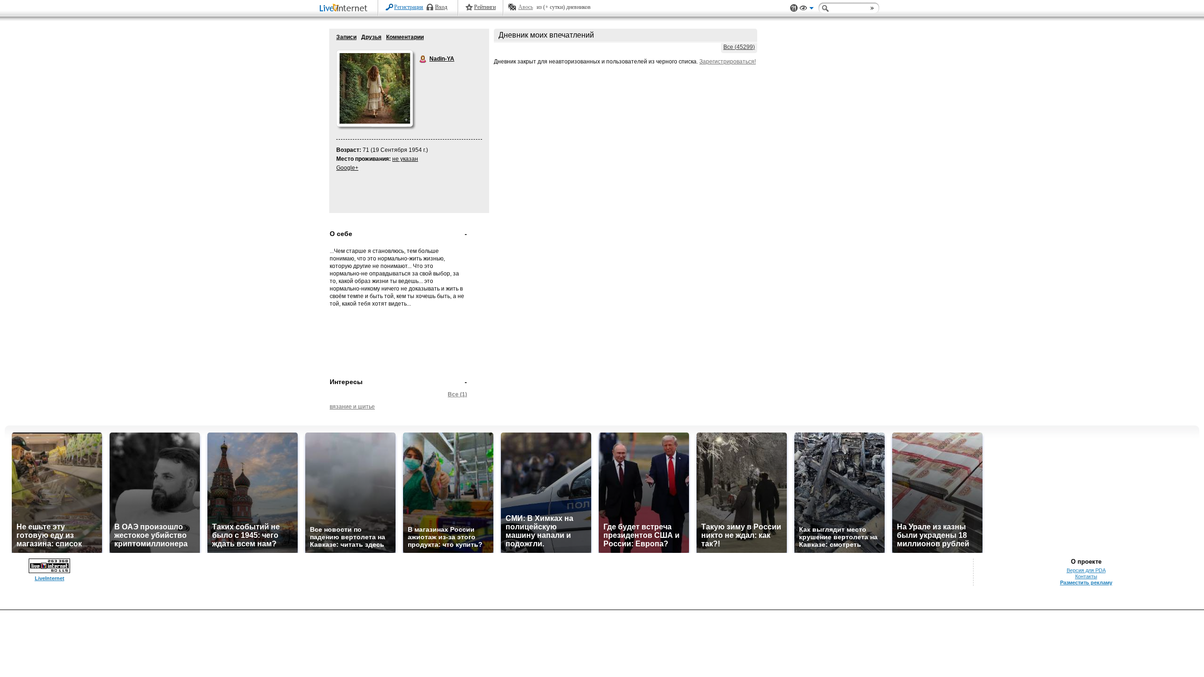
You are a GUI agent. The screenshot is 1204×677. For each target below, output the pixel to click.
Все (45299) (739, 47)
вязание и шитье (352, 406)
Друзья (371, 37)
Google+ (347, 168)
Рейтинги (485, 7)
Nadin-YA (423, 59)
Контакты (1086, 576)
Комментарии (405, 37)
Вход (441, 7)
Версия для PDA (1086, 570)
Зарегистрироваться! (727, 61)
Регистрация (408, 7)
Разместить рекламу (1086, 582)
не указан (405, 159)
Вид (807, 9)
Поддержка (794, 8)
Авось (525, 7)
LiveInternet (345, 9)
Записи (346, 37)
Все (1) (457, 394)
